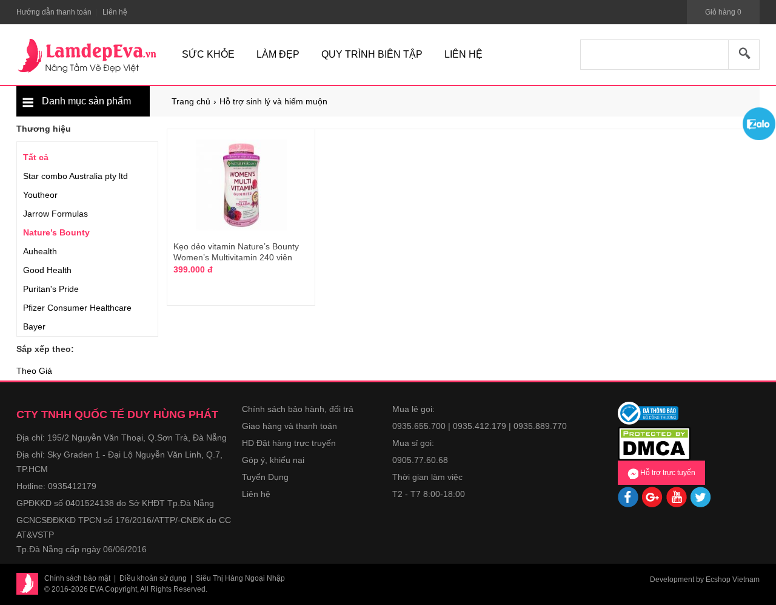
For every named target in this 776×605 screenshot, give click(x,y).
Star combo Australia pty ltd (75, 176)
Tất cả (35, 157)
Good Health (47, 270)
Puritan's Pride (51, 289)
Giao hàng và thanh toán (289, 426)
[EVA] (87, 56)
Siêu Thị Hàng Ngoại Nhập (240, 578)
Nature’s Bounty (56, 232)
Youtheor (40, 195)
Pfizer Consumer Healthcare (77, 308)
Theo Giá (34, 371)
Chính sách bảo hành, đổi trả (297, 409)
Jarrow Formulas (55, 213)
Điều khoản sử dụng (153, 578)
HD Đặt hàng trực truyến (289, 443)
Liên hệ (256, 494)
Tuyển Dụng (265, 477)
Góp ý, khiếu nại (273, 460)
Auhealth (40, 251)
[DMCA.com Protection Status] (654, 442)
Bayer (34, 326)
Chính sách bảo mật (77, 578)
